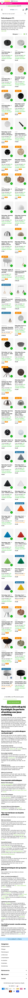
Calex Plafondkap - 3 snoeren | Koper (20, 189)
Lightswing (17, 269)
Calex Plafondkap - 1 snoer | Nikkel (6, 106)
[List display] (26, 34)
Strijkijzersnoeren (5, 946)
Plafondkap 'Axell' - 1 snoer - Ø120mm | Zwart (7, 492)
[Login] (23, 10)
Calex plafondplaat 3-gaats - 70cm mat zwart (20, 134)
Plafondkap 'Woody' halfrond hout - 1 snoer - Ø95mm (20, 243)
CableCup (3, 380)
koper (18, 790)
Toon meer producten (14, 702)
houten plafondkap (5, 797)
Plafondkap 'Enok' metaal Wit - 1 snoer (20, 326)
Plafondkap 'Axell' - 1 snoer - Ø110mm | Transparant (6, 517)
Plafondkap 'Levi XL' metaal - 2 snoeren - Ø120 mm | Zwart (20, 105)
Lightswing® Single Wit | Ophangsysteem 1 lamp (20, 273)
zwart (13, 790)
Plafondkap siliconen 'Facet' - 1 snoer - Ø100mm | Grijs (20, 354)
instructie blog (11, 757)
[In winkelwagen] (25, 211)
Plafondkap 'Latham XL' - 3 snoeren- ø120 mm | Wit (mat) (7, 271)
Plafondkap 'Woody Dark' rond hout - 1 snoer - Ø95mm (20, 381)
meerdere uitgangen (6, 846)
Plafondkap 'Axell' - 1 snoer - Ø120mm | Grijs (20, 465)
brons (22, 790)
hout (14, 748)
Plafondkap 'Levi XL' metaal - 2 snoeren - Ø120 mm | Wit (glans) (6, 133)
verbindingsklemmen (18, 851)
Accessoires (4, 960)
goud (25, 790)
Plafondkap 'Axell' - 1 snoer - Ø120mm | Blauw (6, 544)
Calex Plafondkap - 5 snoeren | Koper (20, 622)
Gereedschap (4, 966)
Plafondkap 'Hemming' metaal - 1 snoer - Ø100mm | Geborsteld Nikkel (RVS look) (7, 413)
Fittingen (3, 949)
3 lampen (22, 837)
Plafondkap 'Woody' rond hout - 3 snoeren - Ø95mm (20, 161)
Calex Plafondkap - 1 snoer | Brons (6, 79)
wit (16, 790)
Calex (2, 50)
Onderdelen (4, 963)
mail (20, 933)
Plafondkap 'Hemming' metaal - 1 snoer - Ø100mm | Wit (20, 217)
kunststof (19, 748)
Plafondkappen (5, 952)
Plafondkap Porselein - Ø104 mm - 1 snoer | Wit (21, 440)
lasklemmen (8, 851)
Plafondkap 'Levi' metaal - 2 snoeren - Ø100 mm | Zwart (7, 354)
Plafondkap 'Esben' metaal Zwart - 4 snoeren (7, 440)
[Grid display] (24, 34)
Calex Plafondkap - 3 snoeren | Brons (6, 189)
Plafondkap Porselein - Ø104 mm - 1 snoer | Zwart (7, 466)
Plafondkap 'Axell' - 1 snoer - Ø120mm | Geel (20, 595)
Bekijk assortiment (2, 9)
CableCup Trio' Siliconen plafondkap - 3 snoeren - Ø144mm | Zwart (6, 384)
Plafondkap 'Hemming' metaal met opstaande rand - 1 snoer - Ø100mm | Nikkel (20, 413)
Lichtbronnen (4, 954)
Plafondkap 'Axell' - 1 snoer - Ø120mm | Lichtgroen (6, 570)
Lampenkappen (5, 957)
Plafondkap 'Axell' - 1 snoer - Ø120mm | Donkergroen (20, 570)
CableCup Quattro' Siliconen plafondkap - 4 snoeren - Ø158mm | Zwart (7, 655)
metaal (11, 748)
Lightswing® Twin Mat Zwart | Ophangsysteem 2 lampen (21, 301)
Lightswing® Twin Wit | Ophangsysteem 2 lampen (7, 301)
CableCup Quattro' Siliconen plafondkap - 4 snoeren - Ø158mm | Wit (7, 624)
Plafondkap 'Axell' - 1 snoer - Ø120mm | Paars (7, 595)
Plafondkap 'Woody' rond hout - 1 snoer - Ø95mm (20, 78)
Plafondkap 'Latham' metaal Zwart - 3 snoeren (6, 161)
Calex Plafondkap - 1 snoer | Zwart (6, 52)
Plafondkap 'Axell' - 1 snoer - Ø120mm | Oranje (20, 517)
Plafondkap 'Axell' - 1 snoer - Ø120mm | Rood (21, 543)
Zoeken (25, 13)
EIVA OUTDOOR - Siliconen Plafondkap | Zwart (21, 682)
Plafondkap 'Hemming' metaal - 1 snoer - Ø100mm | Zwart (7, 217)
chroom (4, 791)
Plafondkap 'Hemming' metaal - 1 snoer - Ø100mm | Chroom (7, 243)
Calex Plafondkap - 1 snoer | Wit (20, 52)
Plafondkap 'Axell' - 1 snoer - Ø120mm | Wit (20, 492)
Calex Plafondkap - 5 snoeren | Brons (20, 653)
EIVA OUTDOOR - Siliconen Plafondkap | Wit (7, 682)
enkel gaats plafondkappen (8, 854)
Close (14, 970)
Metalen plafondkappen (7, 784)
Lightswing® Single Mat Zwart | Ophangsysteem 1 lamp (7, 329)
